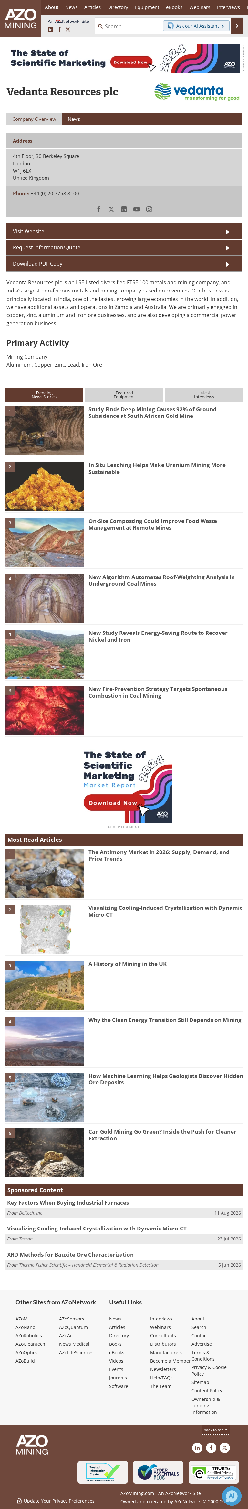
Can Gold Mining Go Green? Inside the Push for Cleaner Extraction (162, 1135)
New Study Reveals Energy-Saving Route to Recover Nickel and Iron (158, 636)
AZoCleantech (30, 1344)
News (115, 1319)
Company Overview (34, 119)
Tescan (26, 1239)
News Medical (74, 1344)
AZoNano (25, 1327)
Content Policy (206, 1391)
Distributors (163, 1344)
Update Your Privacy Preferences (59, 1501)
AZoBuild (25, 1361)
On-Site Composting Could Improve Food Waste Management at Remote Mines (152, 524)
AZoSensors (71, 1319)
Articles (117, 1327)
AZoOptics (26, 1352)
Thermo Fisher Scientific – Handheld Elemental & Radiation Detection (89, 1265)
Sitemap (200, 1382)
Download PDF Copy (37, 263)
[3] (44, 542)
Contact (199, 1335)
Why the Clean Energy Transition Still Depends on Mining (165, 1019)
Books (115, 1344)
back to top (214, 1430)
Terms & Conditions (203, 1355)
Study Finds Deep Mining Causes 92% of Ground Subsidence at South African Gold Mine (152, 412)
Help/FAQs (161, 1378)
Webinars (160, 1327)
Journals (118, 1378)
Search (198, 1327)
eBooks (116, 1352)
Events (116, 1369)
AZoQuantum (73, 1327)
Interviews (161, 1319)
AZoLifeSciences (76, 1352)
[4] (44, 598)
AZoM (22, 1319)
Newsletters (163, 1369)
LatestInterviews (204, 395)
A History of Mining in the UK (127, 963)
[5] (44, 654)
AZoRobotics (29, 1335)
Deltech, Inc (30, 1213)
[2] (44, 486)
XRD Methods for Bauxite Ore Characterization (70, 1254)
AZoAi (65, 1335)
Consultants (163, 1335)
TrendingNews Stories (44, 395)
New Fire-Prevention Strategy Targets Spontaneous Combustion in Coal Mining (157, 692)
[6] (44, 710)
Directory (118, 7)
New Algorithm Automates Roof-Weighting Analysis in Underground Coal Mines (161, 580)
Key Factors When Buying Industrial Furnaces (68, 1202)
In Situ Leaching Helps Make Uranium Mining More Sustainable (157, 468)
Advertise (201, 1344)
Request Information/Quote (46, 247)
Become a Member (170, 1361)
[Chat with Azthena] (232, 1496)
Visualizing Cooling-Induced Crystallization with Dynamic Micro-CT (165, 911)
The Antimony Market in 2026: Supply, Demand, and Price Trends (159, 855)
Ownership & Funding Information (205, 1405)
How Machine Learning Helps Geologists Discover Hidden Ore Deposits (165, 1079)
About (197, 1319)
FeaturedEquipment (124, 395)
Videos (116, 1361)
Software (118, 1386)
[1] (44, 430)
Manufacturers (166, 1352)
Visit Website (28, 231)
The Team (160, 1386)
